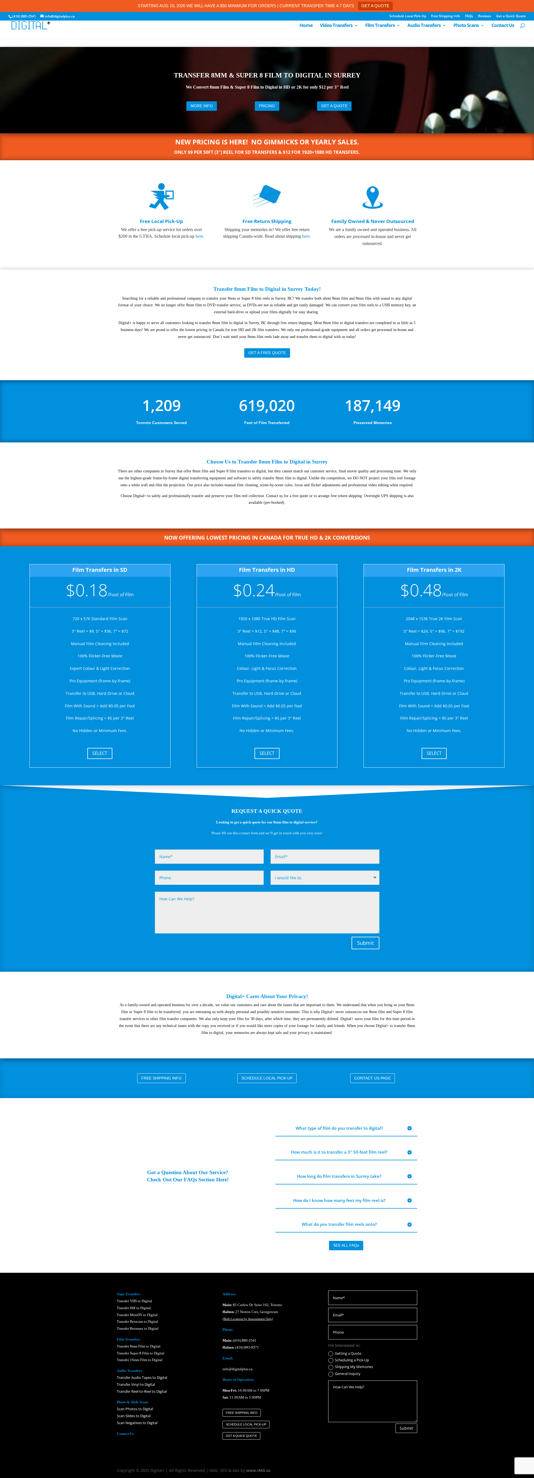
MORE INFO (202, 106)
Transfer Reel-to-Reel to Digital (142, 1391)
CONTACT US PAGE (372, 1078)
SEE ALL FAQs (346, 1245)
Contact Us (502, 25)
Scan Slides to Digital (133, 1415)
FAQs (469, 16)
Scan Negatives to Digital (137, 1422)
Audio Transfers (424, 25)
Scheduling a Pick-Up (352, 1360)
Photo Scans (466, 25)
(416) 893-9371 (247, 1347)
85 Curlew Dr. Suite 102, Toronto (252, 1305)
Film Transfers (380, 25)
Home (306, 25)
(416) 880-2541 (244, 1340)
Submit (365, 943)
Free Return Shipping (267, 221)
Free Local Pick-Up (161, 221)
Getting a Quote (348, 1353)
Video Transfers (336, 25)
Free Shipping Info (445, 16)
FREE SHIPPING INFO (161, 1078)
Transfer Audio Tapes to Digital (142, 1377)
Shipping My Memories (354, 1367)
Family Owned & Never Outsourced (372, 221)
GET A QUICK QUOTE (241, 1435)
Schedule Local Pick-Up (407, 16)
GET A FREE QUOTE (267, 352)
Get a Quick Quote (511, 16)
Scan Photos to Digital (135, 1408)
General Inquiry (347, 1374)
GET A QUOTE (375, 5)
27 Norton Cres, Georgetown (250, 1312)
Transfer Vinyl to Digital (136, 1384)
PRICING (267, 106)
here (199, 236)
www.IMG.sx (258, 1470)
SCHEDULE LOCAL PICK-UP (267, 1078)
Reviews (484, 16)
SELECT (99, 753)
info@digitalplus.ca (237, 1369)
